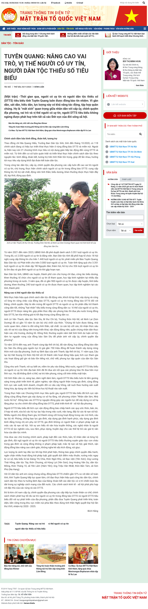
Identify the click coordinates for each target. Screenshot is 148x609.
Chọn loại (111, 224)
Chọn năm (111, 230)
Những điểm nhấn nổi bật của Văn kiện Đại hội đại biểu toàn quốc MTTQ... (83, 35)
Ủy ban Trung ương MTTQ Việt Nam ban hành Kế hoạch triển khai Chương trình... (128, 35)
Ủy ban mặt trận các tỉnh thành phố (124, 126)
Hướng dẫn (113, 179)
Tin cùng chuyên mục (21, 540)
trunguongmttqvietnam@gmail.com (34, 600)
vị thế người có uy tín (58, 523)
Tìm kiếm (138, 231)
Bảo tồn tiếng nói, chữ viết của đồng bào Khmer (18, 567)
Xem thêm (140, 85)
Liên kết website (117, 95)
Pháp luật (126, 179)
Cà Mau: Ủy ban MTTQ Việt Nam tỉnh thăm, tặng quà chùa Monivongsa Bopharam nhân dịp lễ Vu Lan (83, 570)
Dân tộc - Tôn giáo (12, 43)
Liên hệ (43, 3)
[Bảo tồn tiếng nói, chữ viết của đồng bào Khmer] (19, 554)
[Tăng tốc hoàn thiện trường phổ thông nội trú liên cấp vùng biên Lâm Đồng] (51, 554)
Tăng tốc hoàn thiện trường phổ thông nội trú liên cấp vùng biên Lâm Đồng (50, 569)
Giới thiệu (112, 52)
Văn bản (111, 172)
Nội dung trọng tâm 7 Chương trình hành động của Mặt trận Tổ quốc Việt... (38, 35)
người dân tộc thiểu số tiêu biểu (30, 528)
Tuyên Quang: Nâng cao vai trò (30, 523)
